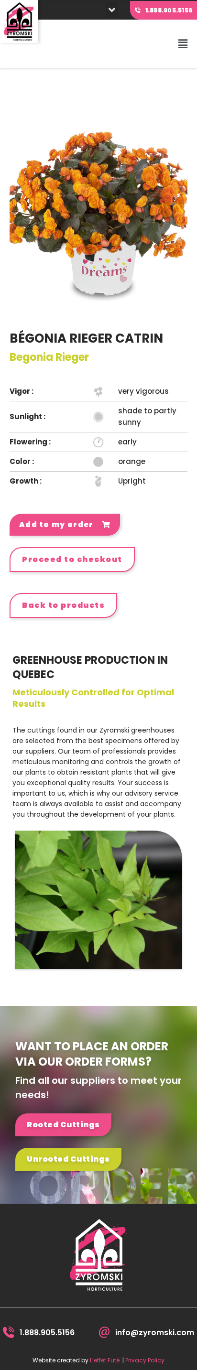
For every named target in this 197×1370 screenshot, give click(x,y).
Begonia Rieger (49, 357)
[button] (112, 10)
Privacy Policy (144, 1360)
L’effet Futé (105, 1360)
